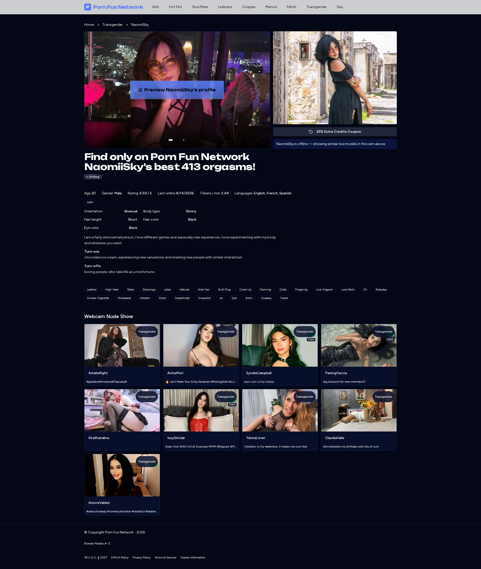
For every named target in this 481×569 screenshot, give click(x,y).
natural (184, 289)
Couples (249, 7)
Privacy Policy (142, 557)
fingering (301, 289)
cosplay (266, 298)
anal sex (204, 289)
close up (245, 289)
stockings (149, 289)
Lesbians (225, 7)
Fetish (291, 7)
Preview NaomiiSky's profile (184, 91)
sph (234, 298)
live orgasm (324, 289)
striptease (124, 298)
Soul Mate (200, 7)
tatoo (130, 289)
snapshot (204, 298)
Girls (155, 7)
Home (89, 25)
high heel (111, 289)
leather (92, 289)
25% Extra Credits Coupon (341, 132)
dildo (283, 289)
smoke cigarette (98, 298)
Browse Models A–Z (97, 543)
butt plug (224, 289)
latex (167, 289)
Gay (340, 7)
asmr (249, 298)
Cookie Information (192, 557)
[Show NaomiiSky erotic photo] (170, 140)
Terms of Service (165, 557)
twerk (284, 298)
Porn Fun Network (114, 7)
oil (365, 289)
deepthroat (182, 298)
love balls (347, 289)
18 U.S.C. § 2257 (95, 557)
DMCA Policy (120, 557)
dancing (265, 289)
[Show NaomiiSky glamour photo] (183, 140)
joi (221, 298)
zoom (162, 298)
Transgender (316, 7)
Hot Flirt (175, 7)
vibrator (145, 298)
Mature (271, 7)
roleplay (381, 289)
